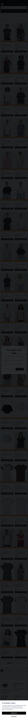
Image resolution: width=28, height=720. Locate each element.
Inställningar (14, 716)
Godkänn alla (14, 713)
